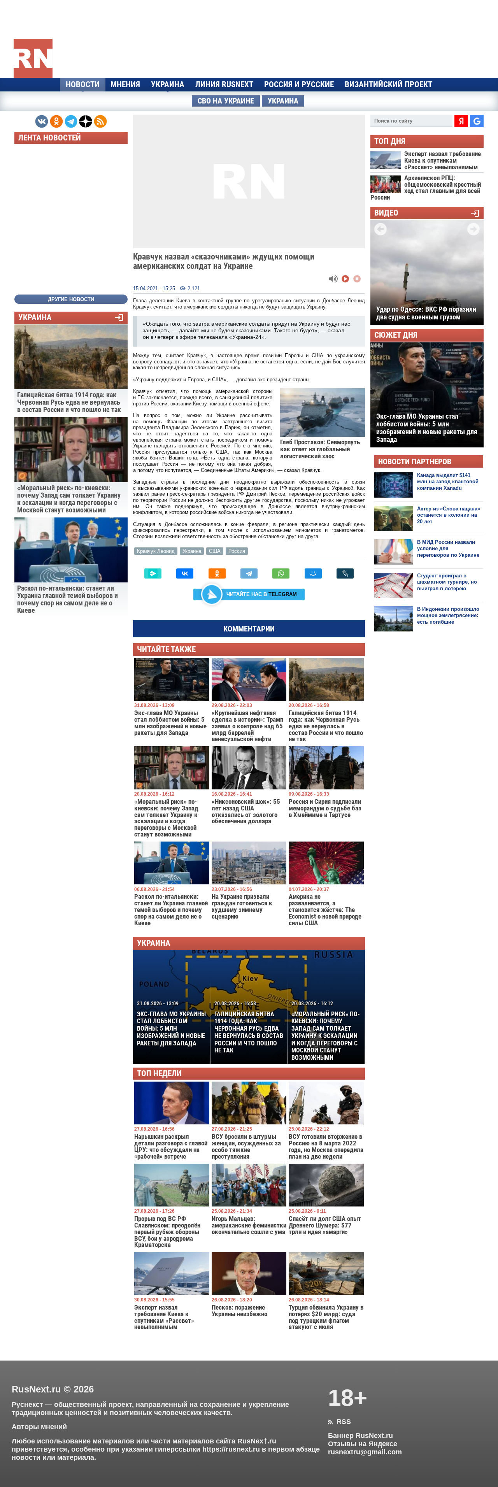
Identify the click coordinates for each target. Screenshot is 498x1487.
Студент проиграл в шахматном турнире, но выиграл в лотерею (447, 582)
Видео (386, 213)
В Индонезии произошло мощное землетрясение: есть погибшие (448, 615)
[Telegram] (249, 573)
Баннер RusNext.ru (360, 1436)
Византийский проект (388, 84)
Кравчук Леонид (156, 551)
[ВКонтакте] (184, 573)
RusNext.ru (36, 1389)
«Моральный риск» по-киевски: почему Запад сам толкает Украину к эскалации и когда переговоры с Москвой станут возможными (325, 1030)
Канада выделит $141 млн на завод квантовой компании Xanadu (448, 481)
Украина (167, 84)
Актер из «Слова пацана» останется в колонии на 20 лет (448, 515)
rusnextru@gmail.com (365, 1452)
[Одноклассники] (217, 573)
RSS (339, 1422)
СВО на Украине (226, 100)
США (215, 551)
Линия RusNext (224, 84)
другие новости (71, 299)
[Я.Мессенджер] (153, 573)
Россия (236, 551)
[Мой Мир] (313, 573)
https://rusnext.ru (231, 1449)
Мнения (125, 84)
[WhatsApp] (281, 573)
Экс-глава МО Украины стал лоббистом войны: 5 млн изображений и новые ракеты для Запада (171, 1023)
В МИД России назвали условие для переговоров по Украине (448, 548)
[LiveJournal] (345, 573)
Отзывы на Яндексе (362, 1444)
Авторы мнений (39, 1427)
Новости (83, 84)
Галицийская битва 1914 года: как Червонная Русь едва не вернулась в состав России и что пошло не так (248, 1027)
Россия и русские (299, 84)
